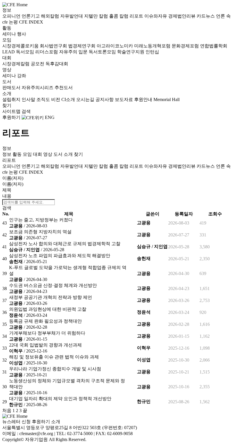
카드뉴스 (206, 16)
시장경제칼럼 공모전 (23, 63)
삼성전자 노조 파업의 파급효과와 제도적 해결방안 (59, 255)
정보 (6, 10)
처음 (6, 410)
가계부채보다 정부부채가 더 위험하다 (47, 333)
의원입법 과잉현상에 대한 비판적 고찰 (47, 309)
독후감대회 (56, 63)
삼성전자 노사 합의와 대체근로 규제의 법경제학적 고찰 (64, 243)
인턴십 (152, 51)
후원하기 (11, 117)
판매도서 (12, 87)
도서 (6, 81)
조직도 (43, 99)
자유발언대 (72, 16)
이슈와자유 (156, 16)
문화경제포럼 (186, 45)
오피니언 (12, 16)
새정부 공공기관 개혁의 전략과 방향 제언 (50, 297)
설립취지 (12, 99)
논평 (14, 22)
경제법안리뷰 (182, 16)
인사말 (29, 99)
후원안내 (143, 99)
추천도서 (64, 87)
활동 (6, 28)
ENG (50, 117)
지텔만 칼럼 (96, 16)
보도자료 (124, 99)
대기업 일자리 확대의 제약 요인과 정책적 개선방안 (60, 398)
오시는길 (85, 99)
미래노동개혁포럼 (153, 45)
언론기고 (31, 16)
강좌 (21, 75)
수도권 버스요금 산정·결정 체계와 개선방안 (53, 285)
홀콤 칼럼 (119, 16)
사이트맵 (12, 111)
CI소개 (68, 99)
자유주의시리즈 (38, 87)
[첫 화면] (15, 4)
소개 (6, 93)
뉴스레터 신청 (16, 421)
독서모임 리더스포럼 (37, 51)
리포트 (137, 16)
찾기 (6, 105)
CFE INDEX (31, 22)
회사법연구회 (54, 45)
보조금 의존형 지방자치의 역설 (40, 231)
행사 (21, 34)
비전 (56, 99)
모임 (6, 39)
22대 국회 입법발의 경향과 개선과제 (45, 345)
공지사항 (105, 99)
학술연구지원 (131, 51)
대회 (6, 57)
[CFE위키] (33, 117)
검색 (26, 111)
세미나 (9, 34)
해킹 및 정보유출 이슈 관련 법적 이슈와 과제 (54, 356)
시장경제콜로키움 (21, 45)
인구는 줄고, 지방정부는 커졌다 (41, 219)
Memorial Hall (166, 99)
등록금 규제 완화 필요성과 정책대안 (45, 321)
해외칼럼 (50, 16)
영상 (6, 69)
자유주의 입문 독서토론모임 (88, 51)
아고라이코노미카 (115, 45)
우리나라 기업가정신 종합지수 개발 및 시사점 (55, 368)
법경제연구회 (82, 45)
